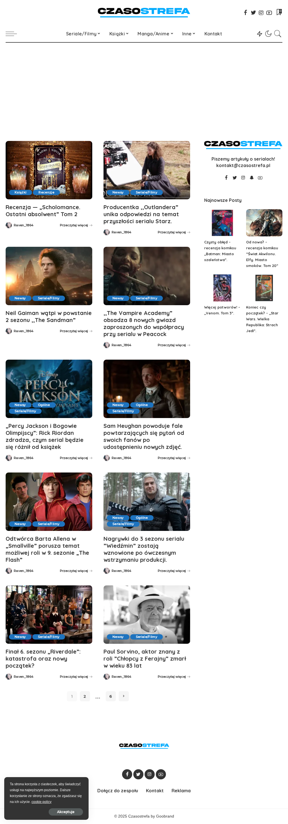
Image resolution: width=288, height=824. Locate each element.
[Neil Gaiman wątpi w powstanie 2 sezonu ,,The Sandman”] (49, 276)
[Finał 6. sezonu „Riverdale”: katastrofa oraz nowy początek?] (49, 614)
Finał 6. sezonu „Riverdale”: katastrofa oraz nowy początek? (43, 658)
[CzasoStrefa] (144, 12)
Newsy (118, 192)
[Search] (277, 33)
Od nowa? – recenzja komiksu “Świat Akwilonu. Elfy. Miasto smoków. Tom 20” (262, 254)
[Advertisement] (144, 84)
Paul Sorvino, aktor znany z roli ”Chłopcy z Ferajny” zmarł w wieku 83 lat (145, 658)
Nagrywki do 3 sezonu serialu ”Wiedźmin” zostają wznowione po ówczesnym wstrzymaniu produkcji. (144, 549)
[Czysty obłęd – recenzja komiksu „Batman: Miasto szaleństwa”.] (222, 222)
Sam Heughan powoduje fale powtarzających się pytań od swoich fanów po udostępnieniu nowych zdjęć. (144, 436)
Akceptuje (66, 812)
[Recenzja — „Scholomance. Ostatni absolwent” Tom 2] (49, 170)
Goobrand (165, 816)
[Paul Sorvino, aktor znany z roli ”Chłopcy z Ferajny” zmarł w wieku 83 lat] (147, 614)
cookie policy (41, 802)
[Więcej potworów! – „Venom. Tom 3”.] (222, 288)
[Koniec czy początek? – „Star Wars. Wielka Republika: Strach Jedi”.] (264, 288)
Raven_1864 (23, 225)
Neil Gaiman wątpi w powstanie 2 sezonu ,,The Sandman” (49, 316)
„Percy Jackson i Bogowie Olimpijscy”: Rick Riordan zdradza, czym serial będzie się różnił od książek (45, 436)
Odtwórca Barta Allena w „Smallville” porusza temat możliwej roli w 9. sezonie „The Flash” (47, 549)
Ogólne (44, 405)
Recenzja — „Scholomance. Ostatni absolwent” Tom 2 (43, 211)
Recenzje (46, 192)
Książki (20, 192)
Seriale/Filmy (146, 192)
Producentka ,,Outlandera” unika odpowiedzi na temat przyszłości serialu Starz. (141, 214)
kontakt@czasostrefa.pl (243, 165)
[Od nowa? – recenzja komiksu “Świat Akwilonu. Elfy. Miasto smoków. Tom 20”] (264, 222)
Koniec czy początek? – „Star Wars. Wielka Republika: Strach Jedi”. (262, 319)
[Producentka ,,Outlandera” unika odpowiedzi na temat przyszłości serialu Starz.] (147, 170)
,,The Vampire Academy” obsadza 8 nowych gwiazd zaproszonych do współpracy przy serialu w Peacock (144, 323)
